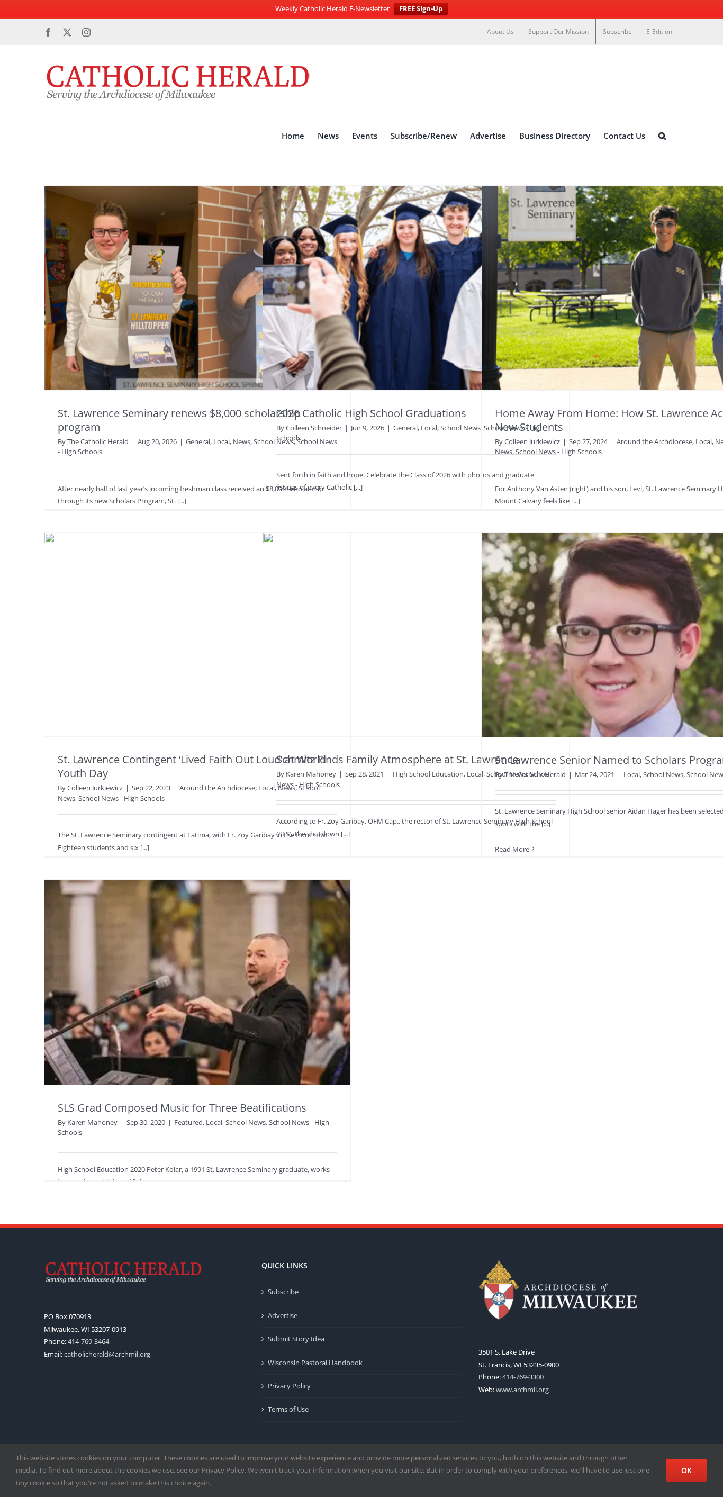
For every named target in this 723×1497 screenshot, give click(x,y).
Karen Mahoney (311, 774)
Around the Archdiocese (654, 441)
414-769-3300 (523, 1377)
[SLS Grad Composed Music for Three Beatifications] (197, 982)
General (198, 441)
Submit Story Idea (296, 1338)
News (241, 441)
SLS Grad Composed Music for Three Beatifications (182, 1108)
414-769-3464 (88, 1341)
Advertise (282, 1315)
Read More (512, 849)
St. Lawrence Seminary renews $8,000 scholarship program (179, 420)
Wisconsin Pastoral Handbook (315, 1362)
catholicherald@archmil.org (107, 1354)
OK (686, 1470)
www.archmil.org (522, 1389)
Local (221, 441)
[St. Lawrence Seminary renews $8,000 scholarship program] (197, 288)
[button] (662, 136)
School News (460, 427)
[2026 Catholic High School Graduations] (416, 288)
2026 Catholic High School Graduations (371, 413)
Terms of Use (288, 1409)
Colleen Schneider (314, 427)
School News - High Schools (559, 451)
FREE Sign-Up (420, 8)
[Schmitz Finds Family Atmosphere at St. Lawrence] (416, 634)
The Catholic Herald (98, 441)
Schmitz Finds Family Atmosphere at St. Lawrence (397, 759)
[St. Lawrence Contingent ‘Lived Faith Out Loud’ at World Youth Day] (197, 634)
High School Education (428, 774)
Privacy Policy (289, 1386)
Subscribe (283, 1291)
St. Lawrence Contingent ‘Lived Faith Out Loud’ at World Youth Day (192, 766)
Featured (188, 1122)
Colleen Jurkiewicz (532, 441)
